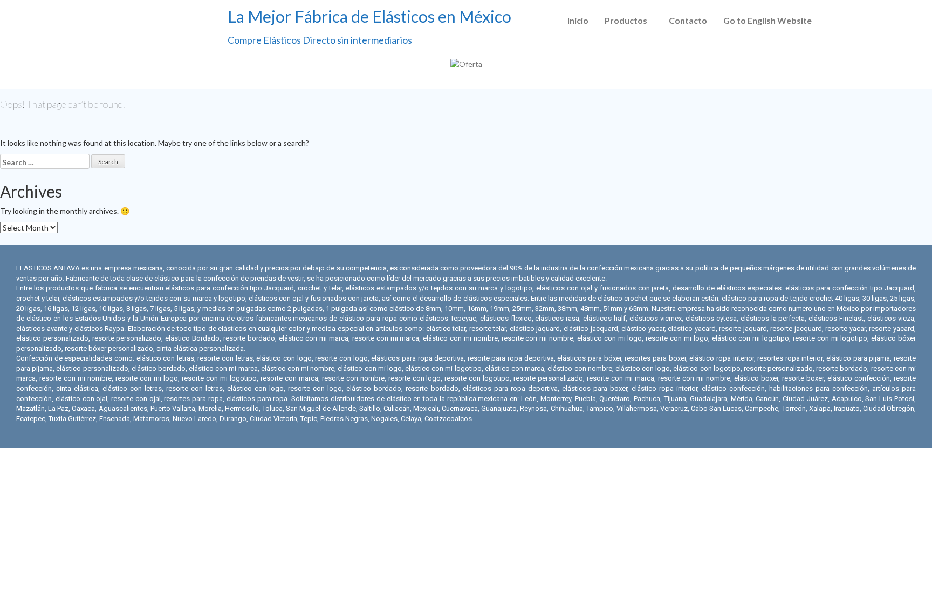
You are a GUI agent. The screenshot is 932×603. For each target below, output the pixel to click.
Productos (626, 20)
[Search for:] (45, 161)
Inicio (577, 20)
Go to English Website (767, 20)
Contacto (688, 20)
